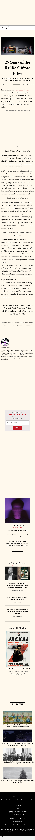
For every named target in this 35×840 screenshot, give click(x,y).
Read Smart (5, 84)
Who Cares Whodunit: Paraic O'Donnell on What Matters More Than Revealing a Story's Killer (17, 585)
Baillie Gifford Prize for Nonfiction (23, 322)
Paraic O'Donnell (18, 590)
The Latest (17, 704)
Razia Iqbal (28, 325)
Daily (17, 525)
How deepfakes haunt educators (18, 530)
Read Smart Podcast (22, 90)
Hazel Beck (18, 602)
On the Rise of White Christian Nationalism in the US (17, 763)
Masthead (17, 805)
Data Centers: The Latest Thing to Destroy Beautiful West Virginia (17, 782)
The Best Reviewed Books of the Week (18, 669)
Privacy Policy (17, 821)
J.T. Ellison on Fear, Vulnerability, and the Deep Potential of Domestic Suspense (17, 611)
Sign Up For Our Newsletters (17, 812)
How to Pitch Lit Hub (17, 815)
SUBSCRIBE (17, 427)
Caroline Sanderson (9, 325)
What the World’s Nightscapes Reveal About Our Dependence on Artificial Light (17, 745)
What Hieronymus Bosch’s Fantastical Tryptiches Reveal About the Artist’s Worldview (17, 726)
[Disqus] (17, 383)
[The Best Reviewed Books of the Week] (18, 649)
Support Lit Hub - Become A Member (17, 825)
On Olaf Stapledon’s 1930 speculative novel (17, 543)
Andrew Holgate (7, 322)
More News (17, 550)
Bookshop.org (8, 831)
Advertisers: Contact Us (17, 818)
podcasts (19, 325)
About (17, 808)
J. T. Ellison (18, 616)
